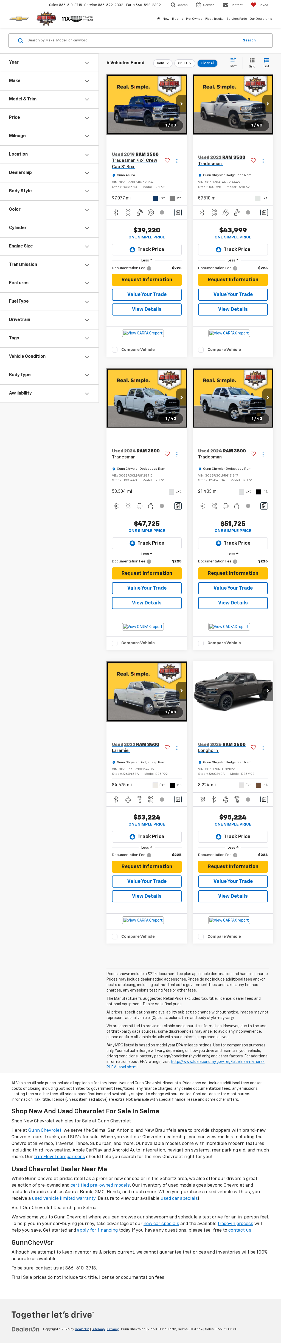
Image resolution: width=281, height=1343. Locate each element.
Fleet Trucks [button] (214, 18)
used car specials (179, 1198)
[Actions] (177, 161)
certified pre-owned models (100, 1185)
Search (249, 40)
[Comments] (178, 212)
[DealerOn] (26, 1329)
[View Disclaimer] (162, 212)
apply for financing (97, 1230)
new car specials (161, 1223)
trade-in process (235, 1223)
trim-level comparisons (59, 1157)
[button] (181, 104)
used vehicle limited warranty (63, 1198)
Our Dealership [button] (261, 18)
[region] (147, 268)
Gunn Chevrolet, (45, 1130)
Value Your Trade (147, 294)
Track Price (150, 249)
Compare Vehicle (138, 350)
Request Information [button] (147, 279)
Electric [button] (177, 18)
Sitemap (98, 1329)
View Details (147, 309)
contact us (239, 1230)
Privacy (113, 1329)
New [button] (166, 18)
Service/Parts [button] (236, 18)
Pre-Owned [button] (194, 18)
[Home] (158, 19)
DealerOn (82, 1329)
